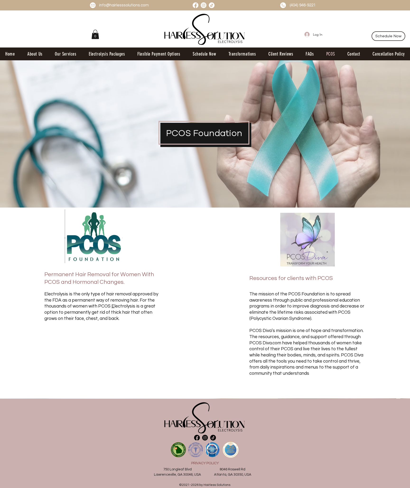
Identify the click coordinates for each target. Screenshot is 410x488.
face (79, 318)
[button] (95, 34)
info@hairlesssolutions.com (124, 5)
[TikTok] (211, 5)
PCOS (105, 306)
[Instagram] (203, 5)
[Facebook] (195, 5)
